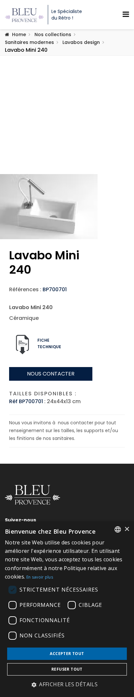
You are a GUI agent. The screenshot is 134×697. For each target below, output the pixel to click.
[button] (67, 685)
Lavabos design (81, 42)
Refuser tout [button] (67, 669)
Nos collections (52, 34)
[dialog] (67, 609)
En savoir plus (39, 577)
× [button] (126, 529)
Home (19, 34)
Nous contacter (50, 373)
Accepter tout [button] (67, 653)
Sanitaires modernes (29, 42)
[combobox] (117, 529)
